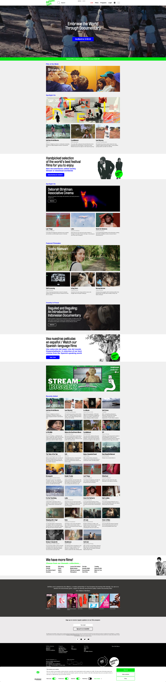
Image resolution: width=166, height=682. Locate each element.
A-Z (72, 647)
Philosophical (73, 572)
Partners (48, 649)
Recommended (85, 570)
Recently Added (52, 396)
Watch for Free (98, 570)
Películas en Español (75, 570)
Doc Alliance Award (50, 570)
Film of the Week (52, 64)
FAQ (85, 649)
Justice (60, 572)
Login (110, 2)
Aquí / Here (53, 357)
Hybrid (59, 570)
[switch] (67, 679)
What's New (61, 650)
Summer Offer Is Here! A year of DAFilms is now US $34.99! (83, 59)
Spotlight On (51, 95)
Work (95, 572)
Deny (125, 678)
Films (96, 2)
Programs (103, 2)
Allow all (126, 670)
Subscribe (86, 647)
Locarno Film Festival (75, 566)
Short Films (85, 572)
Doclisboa (48, 572)
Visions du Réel (98, 568)
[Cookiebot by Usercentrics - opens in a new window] (38, 679)
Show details (97, 678)
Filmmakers (74, 649)
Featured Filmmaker (53, 243)
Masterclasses (73, 568)
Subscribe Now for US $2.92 (55, 175)
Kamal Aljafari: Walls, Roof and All (52, 54)
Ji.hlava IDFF (101, 608)
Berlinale (48, 566)
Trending (96, 566)
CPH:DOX (48, 568)
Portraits (84, 566)
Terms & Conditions (50, 650)
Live (91, 2)
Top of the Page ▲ (116, 646)
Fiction (59, 568)
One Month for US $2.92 (83, 39)
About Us (48, 647)
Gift (85, 650)
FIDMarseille (91, 608)
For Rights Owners (88, 651)
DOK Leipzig (61, 566)
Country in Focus (52, 303)
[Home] (50, 3)
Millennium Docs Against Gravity (71, 609)
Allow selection (125, 674)
